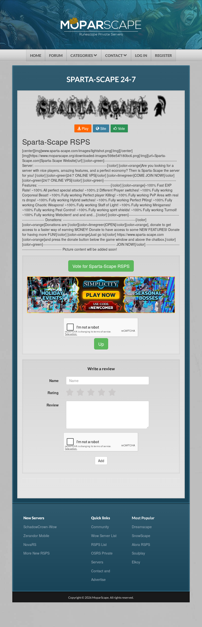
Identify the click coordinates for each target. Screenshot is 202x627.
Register (163, 55)
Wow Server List (104, 535)
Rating (53, 392)
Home (35, 55)
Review (53, 404)
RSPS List (99, 544)
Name (54, 380)
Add (101, 460)
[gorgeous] (112, 392)
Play (84, 128)
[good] (102, 392)
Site (102, 128)
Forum (56, 55)
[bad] (70, 392)
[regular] (91, 392)
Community (100, 526)
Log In (141, 55)
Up (101, 344)
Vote (121, 128)
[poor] (81, 392)
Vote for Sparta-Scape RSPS (101, 266)
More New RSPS (36, 553)
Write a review (101, 368)
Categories (82, 55)
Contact (114, 55)
